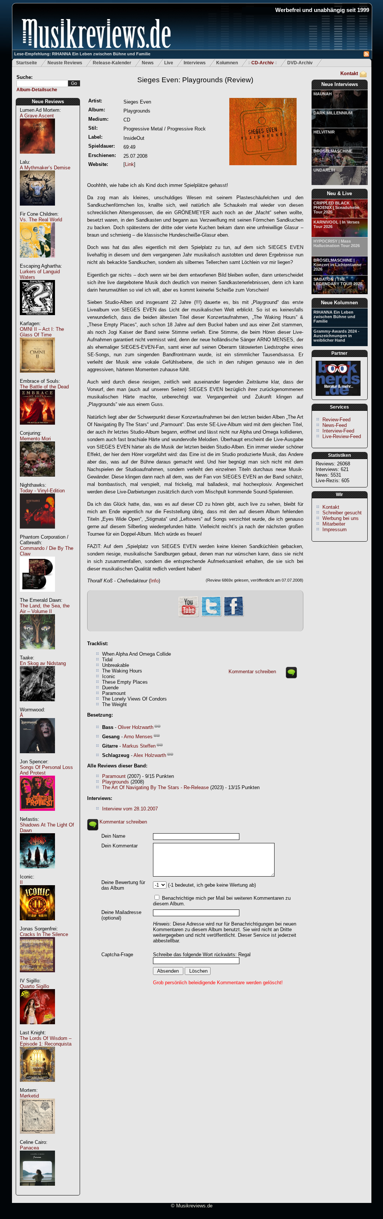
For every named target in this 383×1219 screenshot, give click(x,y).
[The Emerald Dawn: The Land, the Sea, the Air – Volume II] (37, 653)
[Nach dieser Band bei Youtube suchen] (188, 616)
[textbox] (42, 83)
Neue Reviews (48, 101)
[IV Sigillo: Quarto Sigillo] (37, 1028)
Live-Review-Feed (341, 436)
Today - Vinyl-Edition (42, 490)
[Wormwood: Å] (37, 757)
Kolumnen (227, 62)
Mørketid (29, 1096)
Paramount (114, 776)
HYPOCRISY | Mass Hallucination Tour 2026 (336, 243)
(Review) (195, 80)
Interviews (195, 62)
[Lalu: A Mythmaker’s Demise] (37, 209)
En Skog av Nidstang (43, 663)
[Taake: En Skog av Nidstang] (37, 705)
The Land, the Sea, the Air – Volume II (45, 608)
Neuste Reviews (65, 62)
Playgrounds (115, 782)
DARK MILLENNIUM (332, 113)
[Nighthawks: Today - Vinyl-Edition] (37, 532)
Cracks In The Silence (44, 934)
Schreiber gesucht (342, 512)
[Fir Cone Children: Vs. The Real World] (37, 261)
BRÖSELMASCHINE (332, 151)
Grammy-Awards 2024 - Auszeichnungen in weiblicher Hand (336, 335)
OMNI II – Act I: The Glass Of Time (42, 332)
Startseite (26, 62)
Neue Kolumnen (339, 302)
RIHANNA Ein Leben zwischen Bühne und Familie (334, 316)
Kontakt (349, 73)
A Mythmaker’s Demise (45, 167)
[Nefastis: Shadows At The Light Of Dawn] (37, 872)
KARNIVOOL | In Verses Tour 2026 (336, 224)
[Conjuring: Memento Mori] (37, 480)
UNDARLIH (324, 170)
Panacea (29, 1148)
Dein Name (113, 836)
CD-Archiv (262, 62)
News (148, 62)
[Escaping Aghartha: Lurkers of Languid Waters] (37, 319)
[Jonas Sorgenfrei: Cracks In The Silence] (37, 976)
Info (154, 581)
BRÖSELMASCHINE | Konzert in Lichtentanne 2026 (337, 264)
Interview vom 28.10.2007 (130, 809)
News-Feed (334, 425)
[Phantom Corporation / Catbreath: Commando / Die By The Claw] (37, 595)
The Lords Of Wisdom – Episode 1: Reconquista (45, 1041)
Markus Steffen (139, 746)
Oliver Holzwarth (135, 727)
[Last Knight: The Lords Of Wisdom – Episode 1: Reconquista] (37, 1086)
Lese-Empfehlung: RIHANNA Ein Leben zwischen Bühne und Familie (82, 54)
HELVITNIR (324, 132)
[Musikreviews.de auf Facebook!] (234, 616)
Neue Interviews (339, 84)
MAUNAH (322, 94)
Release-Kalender (112, 62)
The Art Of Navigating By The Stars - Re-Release (155, 787)
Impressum (334, 529)
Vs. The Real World (41, 219)
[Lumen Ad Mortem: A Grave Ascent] (37, 157)
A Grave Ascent (37, 115)
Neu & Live (339, 193)
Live (168, 62)
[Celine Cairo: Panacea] (37, 1189)
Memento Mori (35, 438)
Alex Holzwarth (150, 755)
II (21, 882)
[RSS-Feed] (366, 55)
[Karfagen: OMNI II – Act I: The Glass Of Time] (37, 376)
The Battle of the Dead (44, 387)
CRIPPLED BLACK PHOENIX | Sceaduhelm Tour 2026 (336, 207)
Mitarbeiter (333, 524)
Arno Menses (138, 736)
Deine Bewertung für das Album (123, 885)
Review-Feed (336, 419)
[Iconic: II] (37, 924)
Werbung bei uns (340, 518)
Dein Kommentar (119, 846)
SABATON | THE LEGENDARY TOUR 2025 (337, 281)
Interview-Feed (338, 431)
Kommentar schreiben (252, 671)
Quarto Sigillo (34, 986)
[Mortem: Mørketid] (37, 1137)
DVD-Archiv (300, 62)
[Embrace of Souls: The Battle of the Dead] (37, 428)
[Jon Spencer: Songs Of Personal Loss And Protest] (37, 815)
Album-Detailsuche (36, 89)
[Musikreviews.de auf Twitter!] (211, 616)
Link (129, 164)
